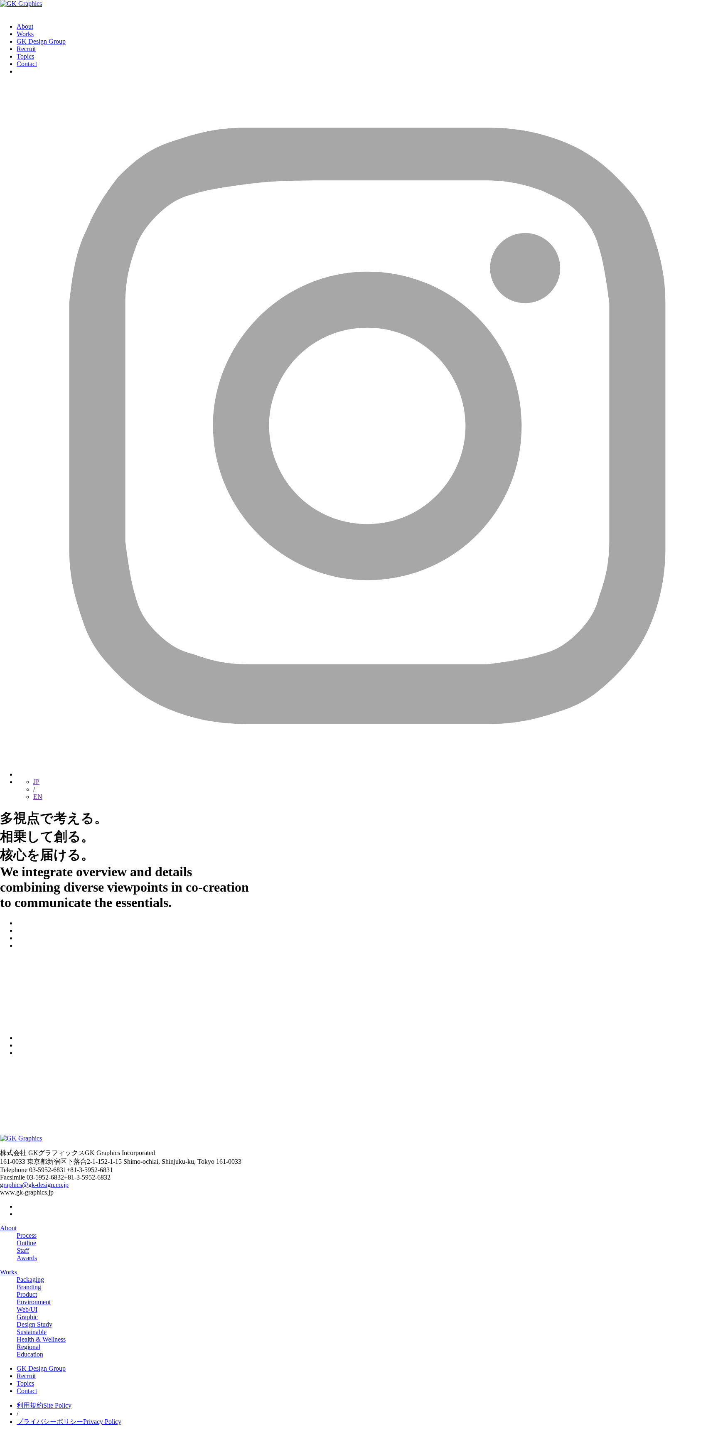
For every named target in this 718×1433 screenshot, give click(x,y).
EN (37, 796)
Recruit (26, 48)
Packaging (30, 1279)
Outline (26, 1242)
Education (30, 1354)
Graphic (27, 1316)
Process (27, 1235)
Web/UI (27, 1309)
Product (27, 1294)
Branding (29, 1286)
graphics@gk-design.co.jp (34, 1184)
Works (25, 33)
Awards (27, 1257)
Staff (23, 1250)
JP (36, 781)
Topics (25, 56)
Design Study (34, 1324)
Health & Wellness (41, 1339)
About (25, 26)
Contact (27, 63)
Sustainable (32, 1331)
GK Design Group (41, 41)
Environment (34, 1301)
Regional (28, 1346)
